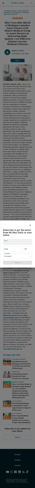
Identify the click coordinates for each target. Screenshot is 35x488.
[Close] (30, 225)
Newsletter (7, 253)
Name (5, 240)
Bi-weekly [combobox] (7, 256)
